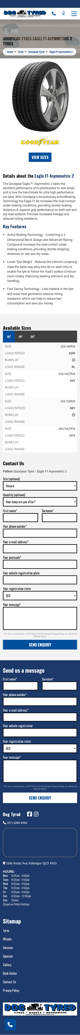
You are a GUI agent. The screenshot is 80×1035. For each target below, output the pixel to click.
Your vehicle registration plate (21, 573)
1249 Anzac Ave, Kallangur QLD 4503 (31, 863)
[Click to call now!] (54, 14)
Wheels (7, 939)
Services (8, 947)
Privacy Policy (58, 633)
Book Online (10, 973)
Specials (8, 956)
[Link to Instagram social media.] (36, 814)
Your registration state (17, 588)
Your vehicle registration (18, 725)
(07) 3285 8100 (17, 823)
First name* (10, 510)
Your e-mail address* (15, 542)
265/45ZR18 (66, 429)
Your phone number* (15, 526)
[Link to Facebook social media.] (29, 814)
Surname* (48, 510)
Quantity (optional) (14, 494)
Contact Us (9, 982)
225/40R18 (68, 346)
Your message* (12, 604)
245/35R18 (67, 401)
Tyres (6, 930)
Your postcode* (12, 557)
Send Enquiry (40, 645)
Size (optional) (11, 479)
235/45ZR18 (66, 374)
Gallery (7, 964)
